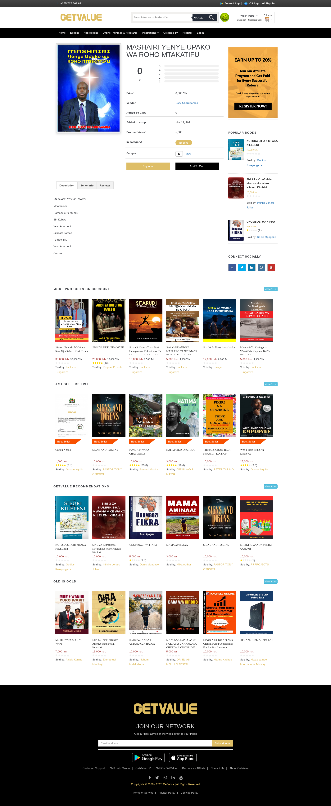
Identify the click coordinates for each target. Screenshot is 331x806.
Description (67, 185)
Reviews (105, 185)
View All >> (270, 289)
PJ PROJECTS (260, 564)
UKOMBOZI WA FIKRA (261, 221)
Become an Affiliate (193, 768)
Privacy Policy (167, 792)
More (198, 17)
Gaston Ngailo (63, 449)
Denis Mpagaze (266, 236)
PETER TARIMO (224, 469)
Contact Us (217, 768)
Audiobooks (91, 32)
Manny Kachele (223, 659)
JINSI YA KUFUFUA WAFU (108, 347)
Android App (232, 3)
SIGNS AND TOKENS (105, 449)
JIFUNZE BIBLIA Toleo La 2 (256, 639)
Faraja (218, 367)
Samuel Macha (149, 469)
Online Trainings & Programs (120, 32)
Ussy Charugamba (186, 102)
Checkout (241, 20)
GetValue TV (170, 32)
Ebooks (74, 32)
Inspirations (149, 32)
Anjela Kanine (74, 659)
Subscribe (221, 743)
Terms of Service (143, 792)
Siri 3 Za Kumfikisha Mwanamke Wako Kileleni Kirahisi (260, 183)
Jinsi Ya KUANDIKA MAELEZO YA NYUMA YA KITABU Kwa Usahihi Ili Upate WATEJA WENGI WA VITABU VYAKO (181, 355)
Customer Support (94, 768)
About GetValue (238, 768)
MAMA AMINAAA (177, 544)
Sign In (270, 3)
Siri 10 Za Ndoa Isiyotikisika (219, 347)
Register (187, 32)
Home (62, 32)
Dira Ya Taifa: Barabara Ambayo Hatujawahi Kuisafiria (105, 643)
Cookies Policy (189, 792)
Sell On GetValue (166, 768)
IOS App (253, 3)
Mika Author (184, 564)
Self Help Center (120, 768)
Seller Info (87, 185)
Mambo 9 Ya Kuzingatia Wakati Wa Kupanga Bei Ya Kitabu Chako (255, 351)
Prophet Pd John (113, 367)
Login (200, 32)
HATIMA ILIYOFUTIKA (180, 449)
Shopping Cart (254, 20)
